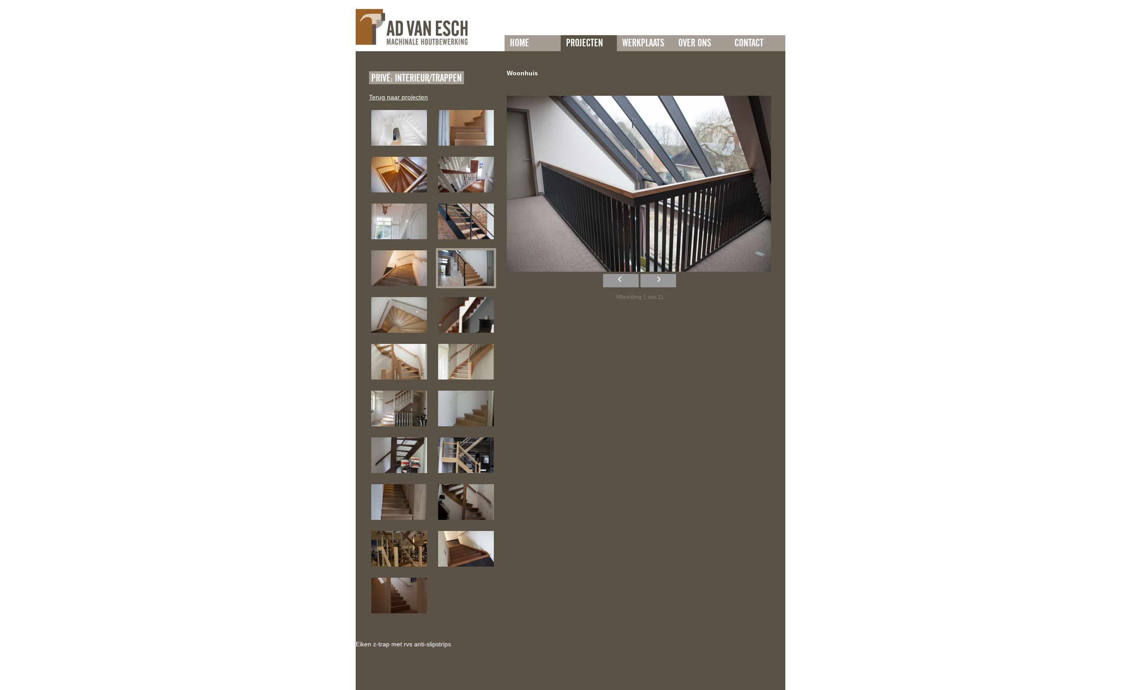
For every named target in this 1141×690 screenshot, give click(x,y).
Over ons (694, 43)
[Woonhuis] (399, 128)
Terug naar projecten (398, 97)
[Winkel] (399, 549)
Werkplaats (643, 43)
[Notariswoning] (466, 175)
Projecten (584, 43)
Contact (749, 43)
